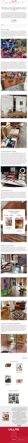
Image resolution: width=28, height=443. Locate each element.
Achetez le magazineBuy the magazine (9, 228)
